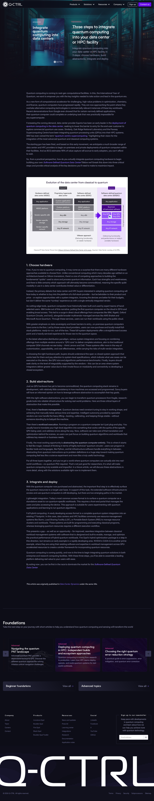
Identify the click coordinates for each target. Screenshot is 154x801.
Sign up (132, 4)
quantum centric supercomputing (71, 136)
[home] (12, 4)
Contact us (144, 4)
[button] (74, 4)
